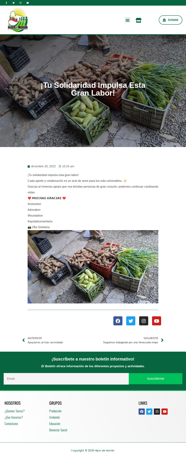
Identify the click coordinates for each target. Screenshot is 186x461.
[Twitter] (13, 3)
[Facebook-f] (6, 3)
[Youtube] (27, 3)
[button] (128, 20)
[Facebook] (117, 320)
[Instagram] (20, 3)
